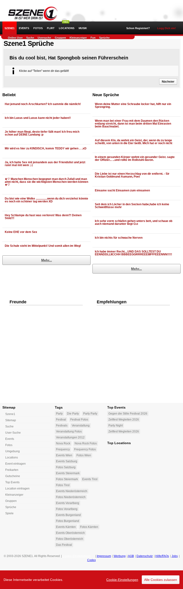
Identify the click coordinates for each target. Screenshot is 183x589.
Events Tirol (89, 479)
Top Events (12, 482)
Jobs (175, 556)
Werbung (120, 556)
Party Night (115, 425)
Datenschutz (145, 556)
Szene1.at (30, 13)
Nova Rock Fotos (86, 443)
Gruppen (60, 37)
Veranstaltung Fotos (69, 431)
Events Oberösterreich (70, 533)
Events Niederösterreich (71, 491)
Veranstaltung (81, 425)
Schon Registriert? (138, 28)
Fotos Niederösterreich (71, 497)
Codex (91, 560)
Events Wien (64, 455)
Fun (93, 37)
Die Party (73, 413)
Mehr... (46, 260)
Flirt (51, 28)
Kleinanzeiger (78, 37)
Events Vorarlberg (67, 503)
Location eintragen (17, 488)
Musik (83, 28)
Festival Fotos (79, 419)
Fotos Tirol (63, 485)
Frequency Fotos (85, 449)
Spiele (9, 513)
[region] (91, 579)
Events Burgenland (68, 515)
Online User (15, 37)
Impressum (104, 556)
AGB (131, 556)
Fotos (38, 28)
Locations (66, 28)
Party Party (90, 413)
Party (59, 413)
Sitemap (10, 420)
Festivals (61, 425)
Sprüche (104, 37)
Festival (61, 419)
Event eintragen (15, 463)
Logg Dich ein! (166, 28)
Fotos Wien (83, 455)
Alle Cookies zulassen (160, 580)
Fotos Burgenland (67, 521)
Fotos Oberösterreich (69, 539)
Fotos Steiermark (67, 479)
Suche (30, 37)
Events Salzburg (66, 461)
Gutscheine (12, 476)
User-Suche (13, 432)
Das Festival (64, 545)
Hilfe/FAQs (162, 556)
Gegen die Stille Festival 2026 (127, 413)
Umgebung (12, 451)
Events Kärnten (66, 527)
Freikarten (11, 470)
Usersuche (44, 37)
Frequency (63, 449)
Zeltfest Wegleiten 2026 (123, 419)
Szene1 (10, 414)
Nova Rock (63, 443)
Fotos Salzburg (66, 467)
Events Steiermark (68, 473)
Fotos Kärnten (89, 527)
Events (24, 28)
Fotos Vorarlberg (66, 509)
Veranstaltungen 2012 (70, 437)
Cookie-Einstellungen (122, 580)
